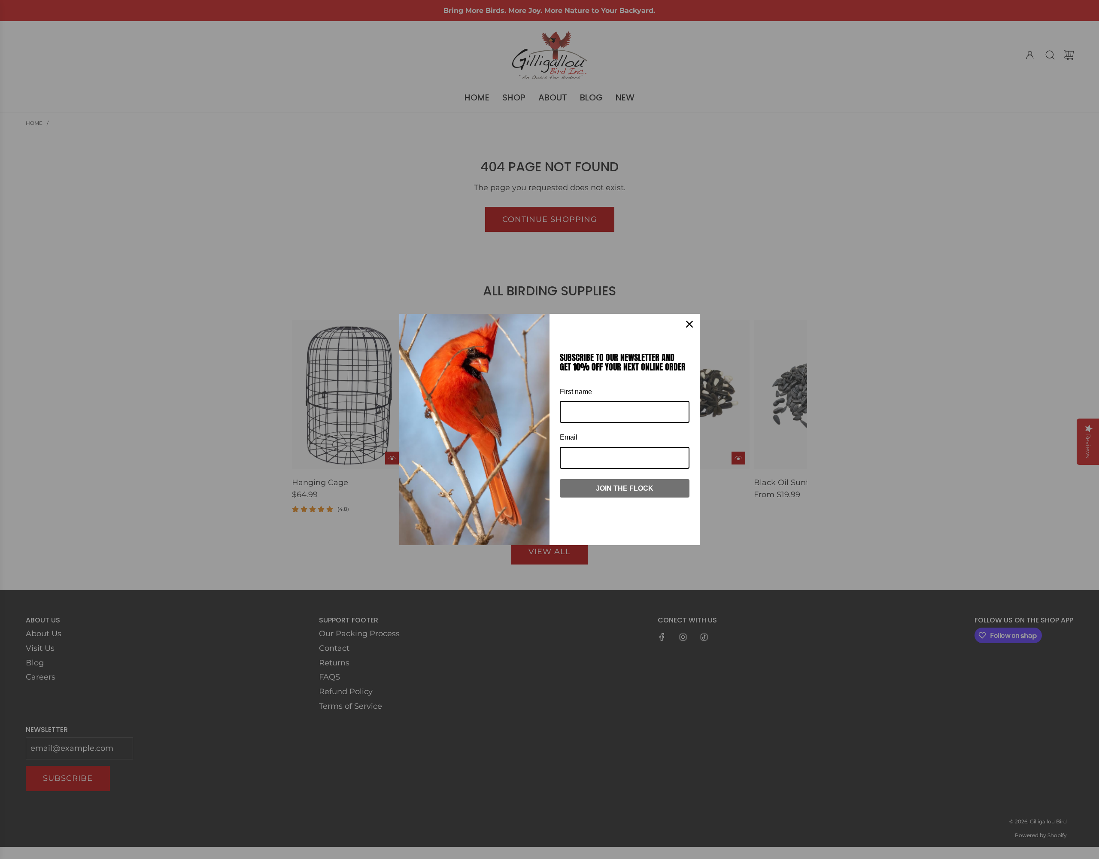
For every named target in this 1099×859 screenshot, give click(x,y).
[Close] (689, 324)
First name (576, 391)
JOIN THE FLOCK (624, 488)
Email (568, 437)
